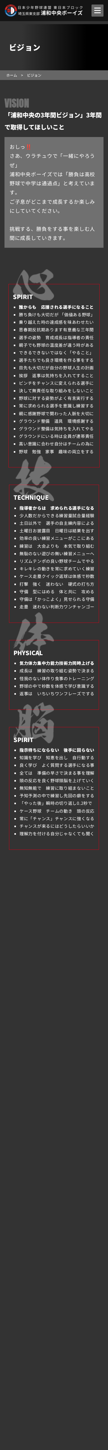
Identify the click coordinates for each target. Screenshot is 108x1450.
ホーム (11, 75)
